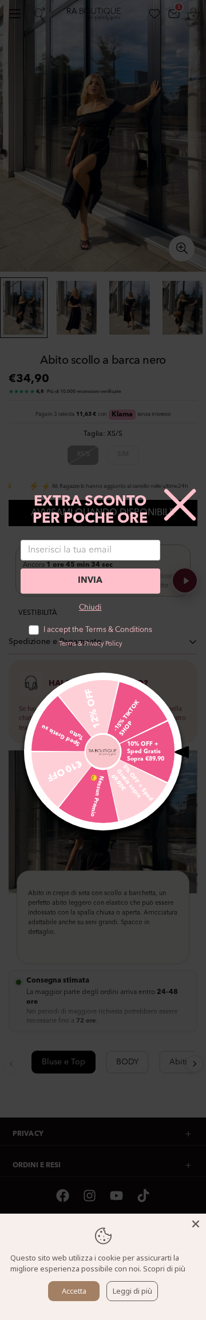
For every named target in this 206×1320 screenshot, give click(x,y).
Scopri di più (164, 1268)
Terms (67, 644)
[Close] (195, 1224)
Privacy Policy (103, 644)
